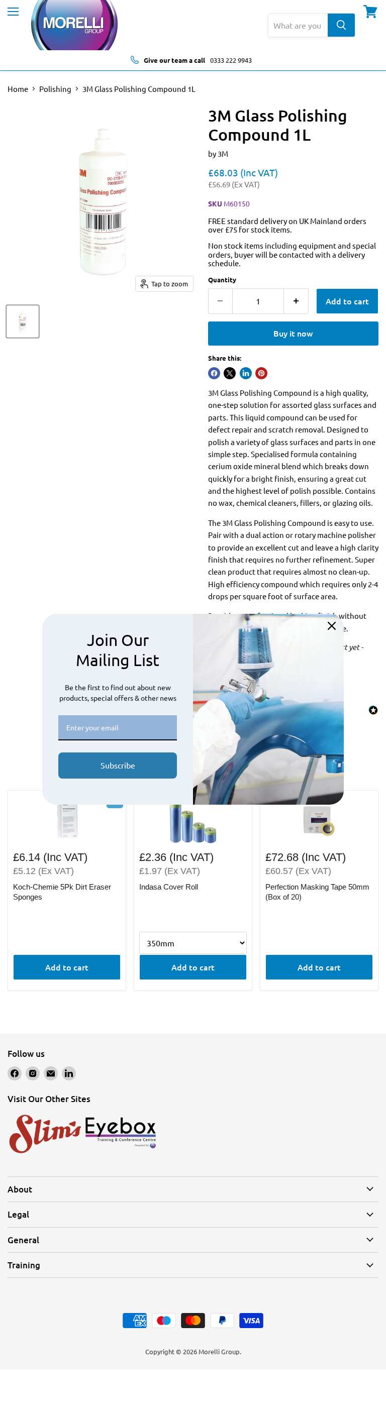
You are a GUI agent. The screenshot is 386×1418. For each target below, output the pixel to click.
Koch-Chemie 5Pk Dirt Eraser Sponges (62, 892)
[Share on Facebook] (214, 373)
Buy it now (293, 333)
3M (223, 153)
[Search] (341, 25)
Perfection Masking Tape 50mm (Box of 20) (317, 892)
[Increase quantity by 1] (296, 300)
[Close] (332, 626)
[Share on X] (230, 373)
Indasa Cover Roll (168, 887)
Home (18, 88)
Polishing (55, 88)
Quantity (222, 279)
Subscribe (118, 765)
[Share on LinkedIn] (246, 373)
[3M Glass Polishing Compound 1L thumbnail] (23, 321)
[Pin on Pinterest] (261, 373)
